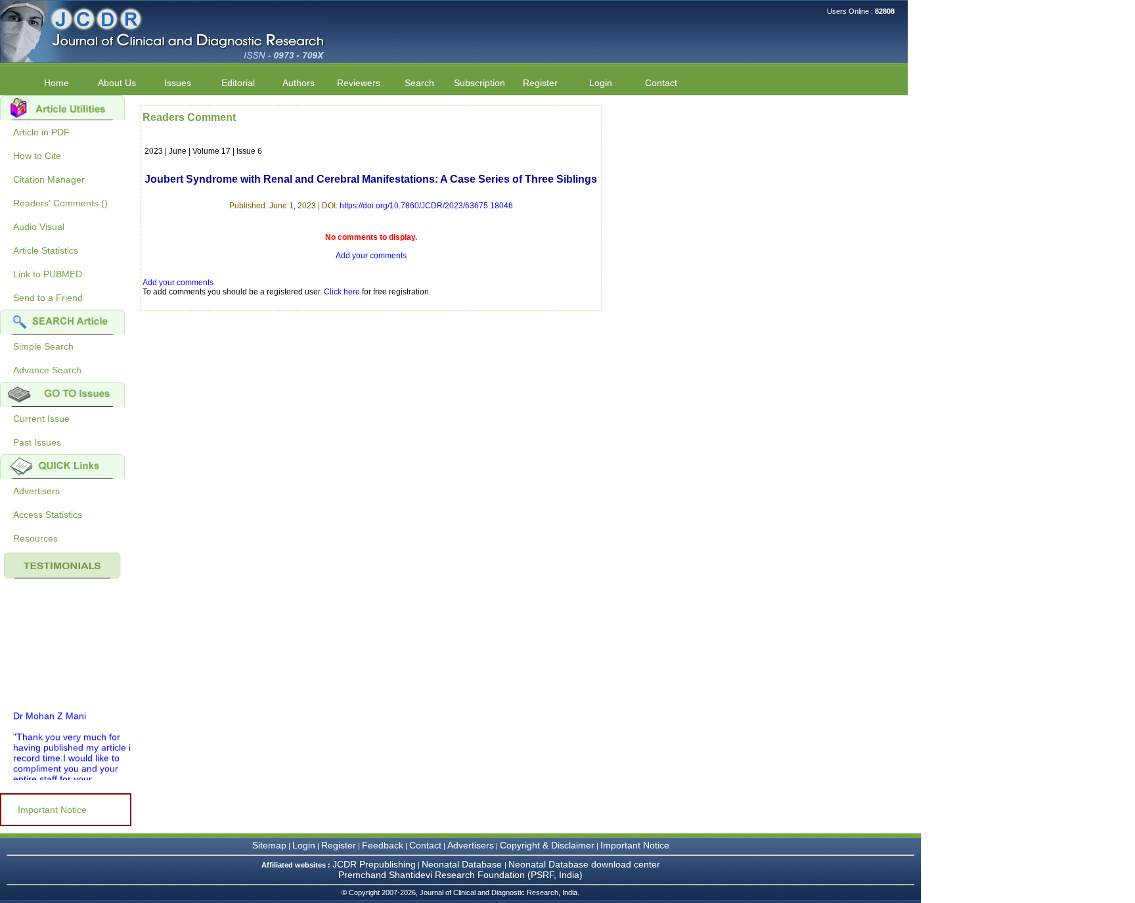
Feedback (382, 845)
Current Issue (41, 418)
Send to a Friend (48, 297)
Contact (661, 83)
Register (338, 845)
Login (600, 83)
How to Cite (37, 155)
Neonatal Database (463, 864)
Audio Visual (38, 226)
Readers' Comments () (60, 203)
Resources (35, 538)
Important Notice (52, 809)
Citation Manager (49, 179)
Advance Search (47, 370)
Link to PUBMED (47, 274)
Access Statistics (47, 514)
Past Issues (37, 442)
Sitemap (269, 845)
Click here (342, 291)
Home (56, 83)
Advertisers (36, 491)
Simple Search (43, 346)
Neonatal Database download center (584, 864)
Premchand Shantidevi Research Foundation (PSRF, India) (460, 874)
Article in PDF (41, 132)
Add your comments (371, 255)
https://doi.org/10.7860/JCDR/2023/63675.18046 (426, 205)
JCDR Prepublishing (374, 864)
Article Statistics (45, 250)
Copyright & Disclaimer (547, 845)
